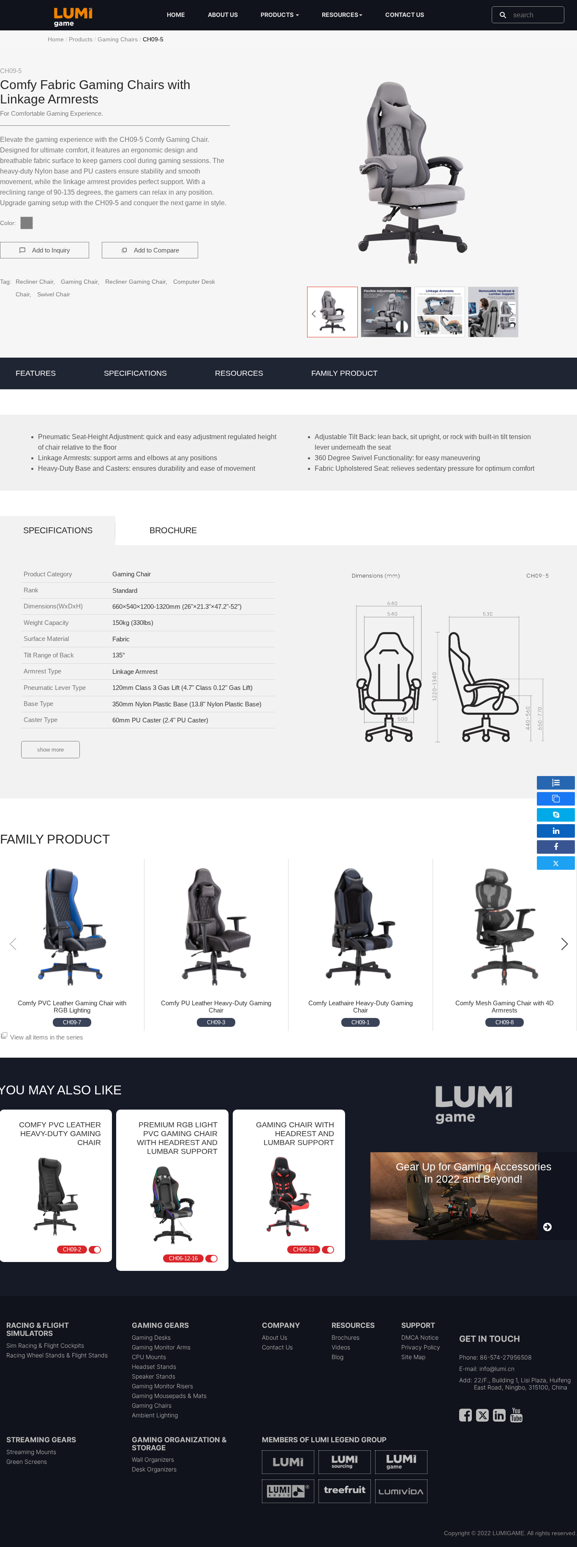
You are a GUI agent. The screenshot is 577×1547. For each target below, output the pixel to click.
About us (223, 14)
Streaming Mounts (31, 1451)
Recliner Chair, (36, 281)
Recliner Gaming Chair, (137, 281)
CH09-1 (360, 1022)
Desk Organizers (154, 1469)
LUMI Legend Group (348, 1440)
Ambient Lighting (155, 1415)
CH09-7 (72, 1022)
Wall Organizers (153, 1459)
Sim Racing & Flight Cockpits (45, 1345)
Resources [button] (340, 14)
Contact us (404, 14)
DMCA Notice (419, 1337)
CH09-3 (216, 1022)
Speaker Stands (153, 1376)
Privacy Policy (420, 1347)
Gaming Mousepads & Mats (169, 1395)
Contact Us (277, 1347)
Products (81, 39)
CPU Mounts (149, 1356)
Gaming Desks (151, 1337)
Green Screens (26, 1461)
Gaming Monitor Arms (161, 1347)
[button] (412, 172)
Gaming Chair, (81, 281)
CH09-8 (504, 1022)
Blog (337, 1356)
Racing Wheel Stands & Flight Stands (57, 1355)
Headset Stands (154, 1366)
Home (176, 14)
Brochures (345, 1337)
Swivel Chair (53, 294)
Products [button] (278, 14)
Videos (341, 1347)
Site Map (413, 1356)
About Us (274, 1337)
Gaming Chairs (118, 39)
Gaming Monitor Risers (162, 1386)
